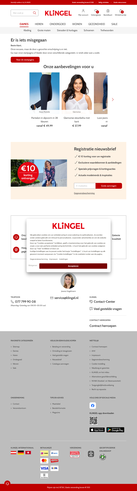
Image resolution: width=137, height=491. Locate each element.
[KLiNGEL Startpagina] (58, 13)
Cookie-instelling (98, 364)
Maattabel (56, 404)
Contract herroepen (103, 326)
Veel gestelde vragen (108, 309)
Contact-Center (104, 302)
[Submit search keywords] (34, 13)
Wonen (16, 364)
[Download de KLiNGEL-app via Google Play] (115, 429)
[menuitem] (24, 24)
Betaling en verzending (61, 346)
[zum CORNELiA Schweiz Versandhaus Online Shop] (28, 452)
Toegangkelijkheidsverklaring (103, 385)
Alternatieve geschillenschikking (104, 376)
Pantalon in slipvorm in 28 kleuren (44, 119)
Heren (15, 355)
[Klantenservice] (7, 484)
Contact (16, 404)
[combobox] (24, 13)
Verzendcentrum (19, 408)
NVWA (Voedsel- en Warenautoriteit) (106, 381)
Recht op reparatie (99, 389)
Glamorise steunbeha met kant (77, 119)
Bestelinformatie (58, 408)
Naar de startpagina (25, 59)
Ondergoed (17, 359)
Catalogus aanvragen (60, 364)
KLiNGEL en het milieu (100, 372)
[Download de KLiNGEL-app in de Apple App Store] (97, 430)
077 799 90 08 (25, 302)
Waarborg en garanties (100, 368)
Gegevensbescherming (84, 193)
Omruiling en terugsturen (62, 351)
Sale (14, 368)
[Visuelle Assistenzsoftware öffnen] (89, 454)
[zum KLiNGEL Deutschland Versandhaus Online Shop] (21, 453)
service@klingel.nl (66, 298)
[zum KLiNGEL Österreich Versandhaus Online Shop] (13, 452)
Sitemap (16, 346)
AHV (93, 351)
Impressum (96, 355)
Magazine (56, 412)
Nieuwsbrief (57, 359)
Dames (15, 351)
